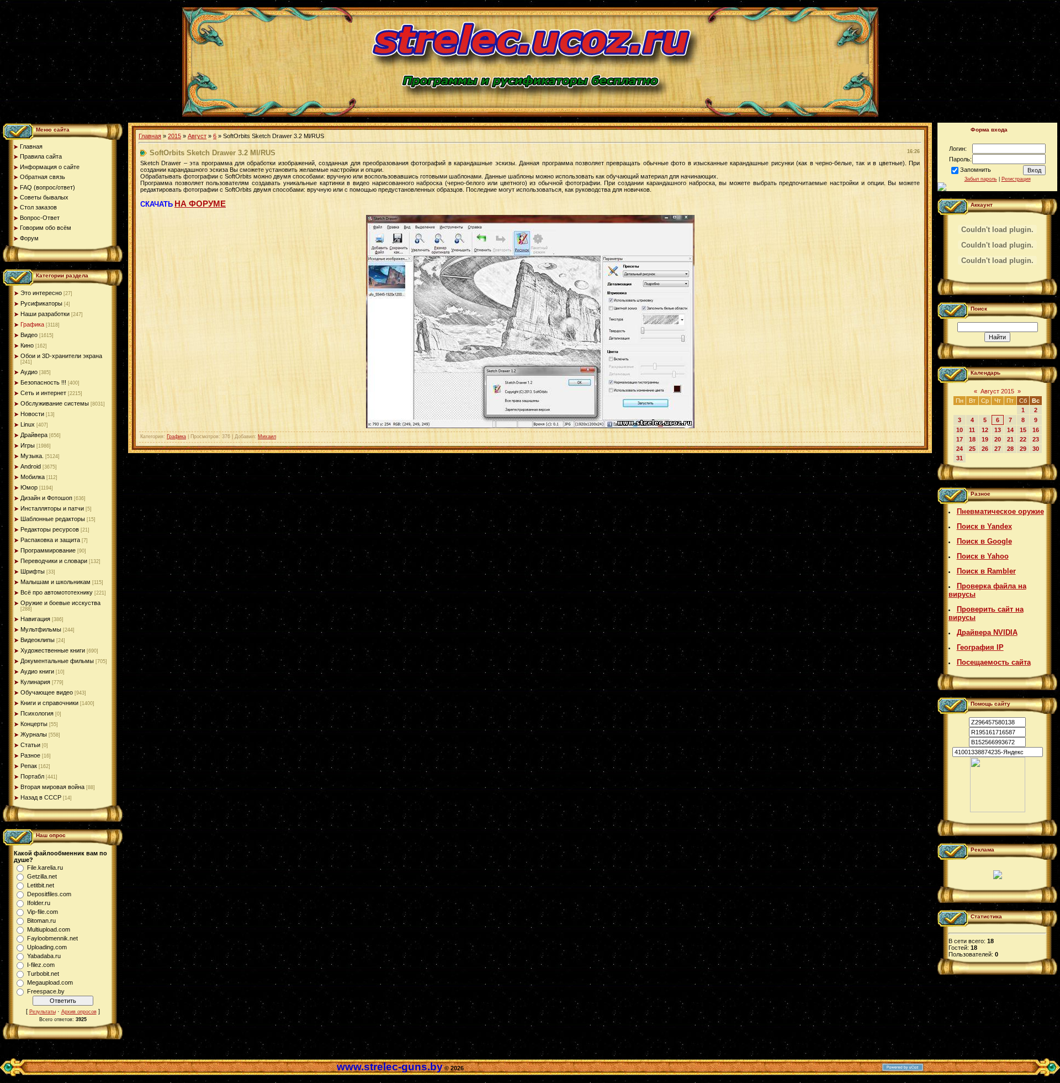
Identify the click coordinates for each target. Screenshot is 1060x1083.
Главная (150, 136)
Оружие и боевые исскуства (60, 603)
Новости (32, 414)
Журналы (33, 734)
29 (1023, 448)
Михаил (267, 436)
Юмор (29, 487)
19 (985, 439)
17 (959, 439)
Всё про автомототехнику (56, 592)
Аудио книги (37, 671)
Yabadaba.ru (44, 956)
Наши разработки (45, 314)
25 (972, 448)
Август (197, 136)
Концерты (33, 724)
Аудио (29, 372)
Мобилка (32, 477)
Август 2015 (997, 391)
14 (1010, 430)
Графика (32, 324)
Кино (27, 345)
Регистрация (1016, 179)
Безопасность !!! (43, 382)
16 (1035, 430)
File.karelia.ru (45, 867)
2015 (174, 136)
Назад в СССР (40, 797)
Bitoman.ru (41, 920)
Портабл (32, 776)
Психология (37, 713)
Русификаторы (41, 303)
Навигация (35, 619)
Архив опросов (79, 1011)
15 (1023, 430)
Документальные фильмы (57, 661)
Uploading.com (47, 947)
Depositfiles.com (49, 894)
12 (985, 430)
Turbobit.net (43, 973)
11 (972, 430)
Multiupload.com (48, 929)
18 (972, 439)
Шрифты (32, 571)
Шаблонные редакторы (52, 519)
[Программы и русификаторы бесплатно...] (997, 810)
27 (997, 448)
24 (959, 448)
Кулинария (35, 682)
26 (985, 448)
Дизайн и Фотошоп (46, 498)
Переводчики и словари (53, 561)
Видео (29, 335)
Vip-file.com (42, 911)
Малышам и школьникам (55, 582)
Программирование (48, 550)
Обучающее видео (46, 692)
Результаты (42, 1011)
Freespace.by (46, 991)
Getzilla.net (42, 876)
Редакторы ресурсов (49, 529)
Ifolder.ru (38, 903)
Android (30, 466)
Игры (27, 445)
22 (1023, 439)
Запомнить (975, 169)
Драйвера (33, 435)
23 (1035, 439)
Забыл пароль (980, 179)
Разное (30, 755)
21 (1010, 439)
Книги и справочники (49, 703)
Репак (28, 766)
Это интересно (41, 293)
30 (1035, 448)
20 (997, 439)
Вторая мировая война (52, 787)
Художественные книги (52, 650)
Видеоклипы (37, 640)
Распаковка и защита (50, 540)
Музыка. (32, 456)
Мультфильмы (40, 629)
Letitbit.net (40, 885)
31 (959, 458)
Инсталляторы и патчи (52, 508)
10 (959, 430)
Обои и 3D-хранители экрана (61, 356)
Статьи (30, 745)
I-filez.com (41, 964)
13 (997, 430)
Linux (27, 424)
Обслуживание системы (54, 403)
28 (1010, 448)
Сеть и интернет (43, 393)
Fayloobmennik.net (52, 938)
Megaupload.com (50, 982)
